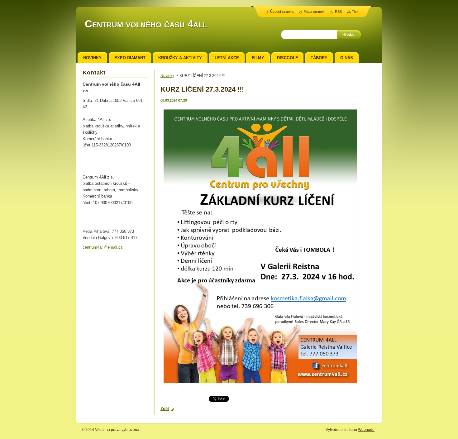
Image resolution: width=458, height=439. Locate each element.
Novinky (167, 76)
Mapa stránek (314, 11)
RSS (338, 11)
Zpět (164, 408)
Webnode (366, 430)
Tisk (355, 11)
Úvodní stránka (281, 11)
